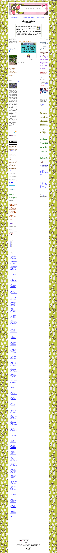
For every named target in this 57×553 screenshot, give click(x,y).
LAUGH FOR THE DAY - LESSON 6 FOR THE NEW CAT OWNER (13, 338)
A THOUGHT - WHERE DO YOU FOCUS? (13, 408)
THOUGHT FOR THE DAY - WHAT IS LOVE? (13, 423)
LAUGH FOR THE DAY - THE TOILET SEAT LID (13, 254)
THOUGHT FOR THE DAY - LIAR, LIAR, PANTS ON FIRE (13, 507)
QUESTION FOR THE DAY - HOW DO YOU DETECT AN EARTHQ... (13, 293)
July (10, 252)
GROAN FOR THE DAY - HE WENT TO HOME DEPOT (13, 448)
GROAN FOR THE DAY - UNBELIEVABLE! (12, 374)
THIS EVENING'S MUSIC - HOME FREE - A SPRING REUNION (13, 308)
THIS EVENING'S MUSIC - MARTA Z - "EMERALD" (13, 327)
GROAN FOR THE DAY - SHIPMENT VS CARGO (13, 325)
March (11, 519)
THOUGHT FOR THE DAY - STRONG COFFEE (13, 445)
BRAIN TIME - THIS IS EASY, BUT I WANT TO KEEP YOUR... (13, 435)
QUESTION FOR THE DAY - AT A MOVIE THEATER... (13, 424)
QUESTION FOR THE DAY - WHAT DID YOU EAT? (13, 342)
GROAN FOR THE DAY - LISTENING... (12, 354)
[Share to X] (30, 59)
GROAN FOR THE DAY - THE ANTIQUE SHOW (13, 364)
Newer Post (19, 81)
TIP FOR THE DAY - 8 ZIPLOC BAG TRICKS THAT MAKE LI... (13, 281)
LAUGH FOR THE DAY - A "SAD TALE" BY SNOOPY (13, 329)
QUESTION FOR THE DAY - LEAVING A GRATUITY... (13, 447)
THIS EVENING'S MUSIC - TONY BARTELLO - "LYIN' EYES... (13, 482)
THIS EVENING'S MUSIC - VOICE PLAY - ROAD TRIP (13, 347)
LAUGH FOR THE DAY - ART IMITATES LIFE (13, 358)
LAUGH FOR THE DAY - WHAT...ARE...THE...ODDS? (13, 310)
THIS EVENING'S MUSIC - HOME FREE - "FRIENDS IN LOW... (13, 264)
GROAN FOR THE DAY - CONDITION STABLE (12, 479)
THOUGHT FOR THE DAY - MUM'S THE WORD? (13, 311)
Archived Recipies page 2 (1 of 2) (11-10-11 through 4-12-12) (15, 17)
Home (28, 81)
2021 (10, 246)
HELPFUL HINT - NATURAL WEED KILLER (13, 313)
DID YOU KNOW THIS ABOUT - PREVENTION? (13, 270)
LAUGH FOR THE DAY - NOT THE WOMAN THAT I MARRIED (13, 484)
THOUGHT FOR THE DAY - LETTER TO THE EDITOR (13, 475)
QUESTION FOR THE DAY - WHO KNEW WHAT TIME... (13, 362)
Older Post (37, 81)
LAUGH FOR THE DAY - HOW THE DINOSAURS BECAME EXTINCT (13, 300)
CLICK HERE (11, 182)
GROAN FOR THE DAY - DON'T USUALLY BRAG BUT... (13, 417)
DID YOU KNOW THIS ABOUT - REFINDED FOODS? (13, 467)
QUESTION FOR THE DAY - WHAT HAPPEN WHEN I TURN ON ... (13, 499)
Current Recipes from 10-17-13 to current (13, 18)
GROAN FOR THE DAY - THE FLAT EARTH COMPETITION (13, 397)
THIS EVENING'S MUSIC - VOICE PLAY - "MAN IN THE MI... (13, 514)
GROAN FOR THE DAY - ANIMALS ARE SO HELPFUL (12, 284)
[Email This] (29, 59)
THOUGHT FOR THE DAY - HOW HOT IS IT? (13, 392)
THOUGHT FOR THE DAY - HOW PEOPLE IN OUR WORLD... (13, 433)
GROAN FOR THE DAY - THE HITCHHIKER (13, 295)
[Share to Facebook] (31, 59)
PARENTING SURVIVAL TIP (13, 488)
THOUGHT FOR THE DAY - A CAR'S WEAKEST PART (13, 302)
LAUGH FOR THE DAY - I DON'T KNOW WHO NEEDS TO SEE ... (13, 443)
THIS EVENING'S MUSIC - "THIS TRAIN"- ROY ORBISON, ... (13, 366)
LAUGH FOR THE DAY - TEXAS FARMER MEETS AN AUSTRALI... (13, 390)
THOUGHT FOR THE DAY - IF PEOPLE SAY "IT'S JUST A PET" (13, 257)
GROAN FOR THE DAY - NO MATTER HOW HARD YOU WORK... (13, 438)
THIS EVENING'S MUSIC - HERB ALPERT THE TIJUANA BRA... (13, 387)
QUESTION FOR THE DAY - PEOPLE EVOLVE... (13, 405)
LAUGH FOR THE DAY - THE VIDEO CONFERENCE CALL (13, 494)
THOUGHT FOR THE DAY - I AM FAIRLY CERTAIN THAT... (13, 487)
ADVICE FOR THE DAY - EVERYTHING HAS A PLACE (13, 477)
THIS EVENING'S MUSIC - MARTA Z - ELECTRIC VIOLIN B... (13, 297)
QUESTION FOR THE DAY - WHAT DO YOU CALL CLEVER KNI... (13, 259)
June (10, 253)
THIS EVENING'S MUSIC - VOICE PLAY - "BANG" (13, 471)
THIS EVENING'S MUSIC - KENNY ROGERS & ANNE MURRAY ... (13, 274)
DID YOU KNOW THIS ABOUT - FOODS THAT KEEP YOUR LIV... (13, 415)
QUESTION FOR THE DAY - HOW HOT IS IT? (13, 352)
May (10, 517)
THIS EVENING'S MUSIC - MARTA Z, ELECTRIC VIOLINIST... (13, 492)
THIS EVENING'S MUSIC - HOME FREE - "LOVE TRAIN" (13, 503)
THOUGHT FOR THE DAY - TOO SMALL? (13, 268)
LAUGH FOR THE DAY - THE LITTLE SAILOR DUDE (13, 378)
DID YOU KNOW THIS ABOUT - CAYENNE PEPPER (13, 332)
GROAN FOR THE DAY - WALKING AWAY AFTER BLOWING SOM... (13, 316)
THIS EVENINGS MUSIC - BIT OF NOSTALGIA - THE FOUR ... (13, 461)
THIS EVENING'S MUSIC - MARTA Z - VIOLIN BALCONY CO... (13, 440)
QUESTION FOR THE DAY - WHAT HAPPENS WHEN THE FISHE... (13, 457)
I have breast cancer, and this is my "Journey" (23, 18)
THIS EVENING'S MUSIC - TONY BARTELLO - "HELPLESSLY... (13, 376)
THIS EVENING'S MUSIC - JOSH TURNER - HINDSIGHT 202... (13, 429)
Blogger (14, 238)
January (11, 521)
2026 (10, 241)
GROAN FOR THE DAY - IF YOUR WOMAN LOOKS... (13, 490)
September (11, 250)
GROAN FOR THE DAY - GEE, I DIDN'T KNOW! (13, 501)
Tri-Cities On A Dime (11, 49)
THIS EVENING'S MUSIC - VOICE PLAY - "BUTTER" (13, 287)
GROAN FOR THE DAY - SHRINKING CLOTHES (13, 344)
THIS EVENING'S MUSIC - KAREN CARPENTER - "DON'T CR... (13, 336)
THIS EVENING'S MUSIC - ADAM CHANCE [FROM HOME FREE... (13, 451)
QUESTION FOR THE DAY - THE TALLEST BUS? (13, 304)
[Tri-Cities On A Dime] (9, 51)
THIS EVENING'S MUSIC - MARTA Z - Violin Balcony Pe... (13, 419)
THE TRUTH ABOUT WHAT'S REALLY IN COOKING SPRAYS (13, 372)
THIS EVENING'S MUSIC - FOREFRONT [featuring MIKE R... (13, 318)
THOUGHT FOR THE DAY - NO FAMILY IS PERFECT (13, 360)
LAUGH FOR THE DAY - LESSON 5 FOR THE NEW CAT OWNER (13, 463)
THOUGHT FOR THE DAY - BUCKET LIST (13, 291)
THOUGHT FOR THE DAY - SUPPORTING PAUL (13, 331)
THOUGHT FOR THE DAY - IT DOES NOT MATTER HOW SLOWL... (13, 381)
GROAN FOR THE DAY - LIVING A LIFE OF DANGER (13, 385)
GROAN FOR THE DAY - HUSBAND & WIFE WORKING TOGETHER (13, 511)
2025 (10, 242)
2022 (10, 245)
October (11, 249)
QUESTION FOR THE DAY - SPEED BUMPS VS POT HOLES (13, 383)
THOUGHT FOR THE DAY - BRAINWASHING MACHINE (13, 412)
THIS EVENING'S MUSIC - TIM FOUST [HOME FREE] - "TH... (13, 356)
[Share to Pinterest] (32, 59)
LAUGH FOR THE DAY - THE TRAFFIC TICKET (13, 505)
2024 (10, 243)
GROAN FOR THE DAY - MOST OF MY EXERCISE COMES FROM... (13, 262)
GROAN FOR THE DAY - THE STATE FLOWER (13, 426)
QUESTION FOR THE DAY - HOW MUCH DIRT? (13, 509)
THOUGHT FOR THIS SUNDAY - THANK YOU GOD (13, 286)
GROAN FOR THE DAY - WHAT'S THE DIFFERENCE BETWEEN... (13, 272)
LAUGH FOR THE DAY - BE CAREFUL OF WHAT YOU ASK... (13, 410)
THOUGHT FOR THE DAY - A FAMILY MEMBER (13, 370)
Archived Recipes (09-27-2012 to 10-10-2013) (42, 17)
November (11, 248)
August (11, 251)
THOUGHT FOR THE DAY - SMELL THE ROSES (13, 454)
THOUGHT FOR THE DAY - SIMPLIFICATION (13, 351)
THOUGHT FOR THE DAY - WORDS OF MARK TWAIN (13, 496)
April (11, 518)
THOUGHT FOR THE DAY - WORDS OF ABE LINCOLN (13, 322)
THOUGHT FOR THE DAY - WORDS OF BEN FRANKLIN (13, 340)
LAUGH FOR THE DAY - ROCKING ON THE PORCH (13, 266)
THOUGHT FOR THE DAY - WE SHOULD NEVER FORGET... (13, 465)
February (11, 520)
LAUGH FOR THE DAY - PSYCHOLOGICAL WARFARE (12, 473)
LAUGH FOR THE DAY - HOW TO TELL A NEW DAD (13, 349)
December (11, 247)
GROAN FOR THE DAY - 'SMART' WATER (12, 459)
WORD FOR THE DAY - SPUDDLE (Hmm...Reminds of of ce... (13, 394)
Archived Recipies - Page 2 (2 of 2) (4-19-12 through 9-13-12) (29, 17)
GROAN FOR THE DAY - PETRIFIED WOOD (12, 469)
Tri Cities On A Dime (32, 8)
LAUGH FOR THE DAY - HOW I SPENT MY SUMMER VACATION (13, 277)
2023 (10, 244)
